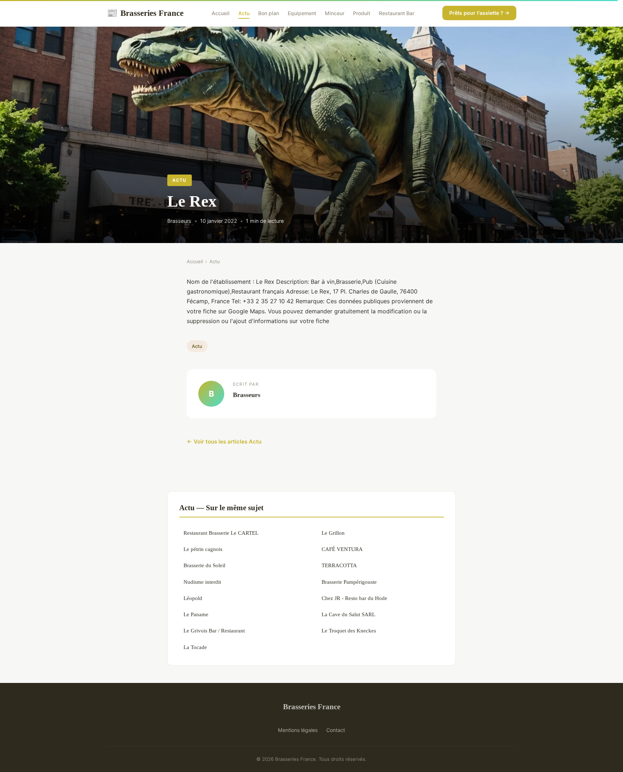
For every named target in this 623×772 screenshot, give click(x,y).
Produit (361, 13)
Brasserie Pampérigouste (349, 582)
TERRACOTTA (339, 565)
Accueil (221, 13)
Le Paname (196, 614)
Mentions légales (298, 730)
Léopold (193, 598)
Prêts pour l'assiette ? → (479, 13)
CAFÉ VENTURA (342, 549)
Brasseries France (145, 13)
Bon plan (268, 13)
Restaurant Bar (396, 13)
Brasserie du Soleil (204, 565)
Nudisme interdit (202, 582)
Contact (335, 730)
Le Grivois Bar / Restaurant (214, 630)
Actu (243, 13)
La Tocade (195, 647)
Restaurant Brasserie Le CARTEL (221, 533)
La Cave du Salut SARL (348, 614)
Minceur (334, 13)
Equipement (302, 13)
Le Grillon (333, 533)
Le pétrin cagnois (203, 549)
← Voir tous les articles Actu (224, 441)
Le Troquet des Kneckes (349, 630)
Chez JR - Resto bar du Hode (354, 598)
